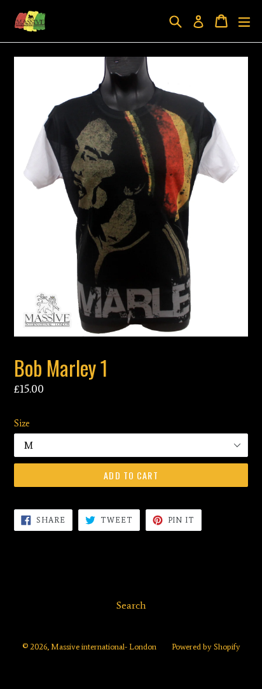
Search (131, 605)
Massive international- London (103, 646)
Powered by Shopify (206, 646)
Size (22, 423)
